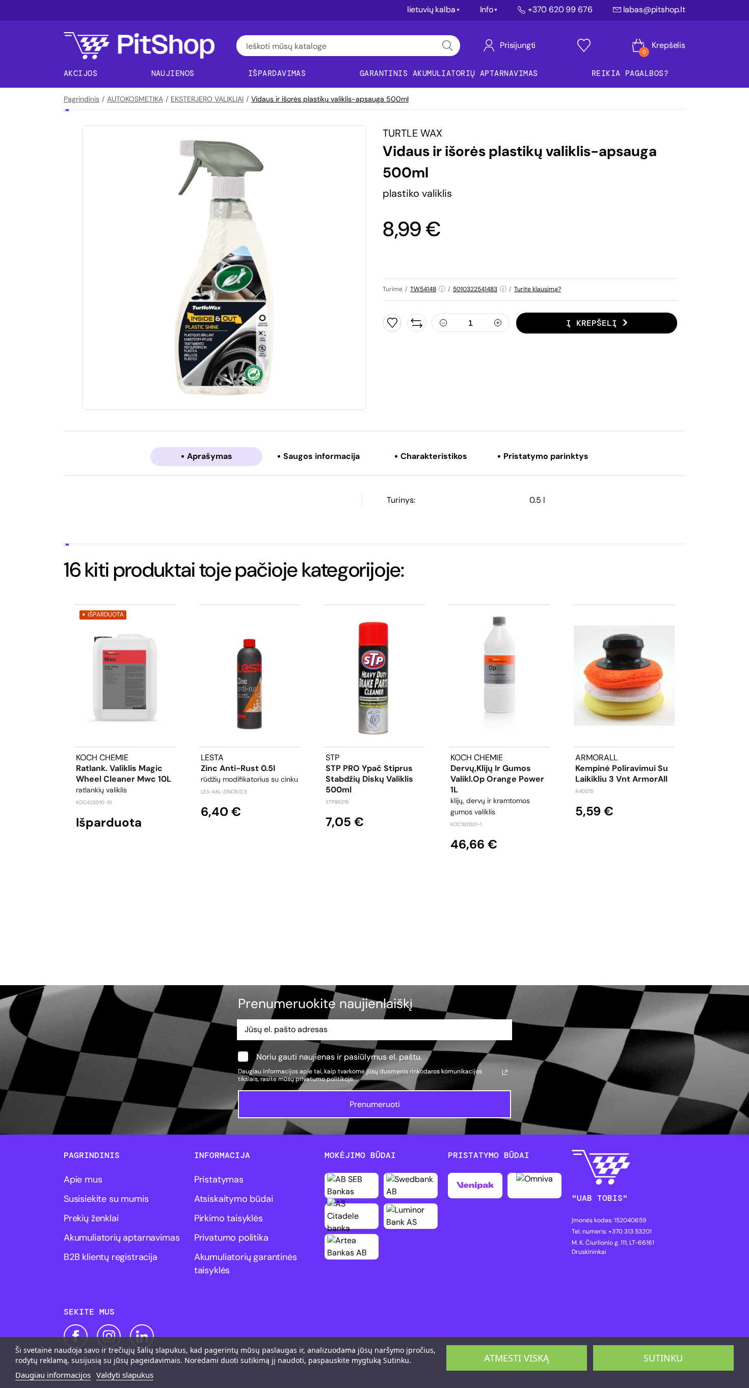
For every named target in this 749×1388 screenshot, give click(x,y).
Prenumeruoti (375, 1104)
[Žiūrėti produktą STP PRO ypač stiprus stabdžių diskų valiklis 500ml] (374, 675)
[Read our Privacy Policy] (505, 1072)
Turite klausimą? (537, 289)
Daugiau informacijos (53, 1375)
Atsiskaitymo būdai (233, 1199)
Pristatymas (219, 1179)
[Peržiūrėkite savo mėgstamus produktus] (584, 45)
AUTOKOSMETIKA (135, 99)
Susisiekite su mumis (106, 1199)
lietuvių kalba (431, 10)
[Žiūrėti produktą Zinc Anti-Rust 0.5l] (249, 675)
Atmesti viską (516, 1358)
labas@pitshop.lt (654, 10)
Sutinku (663, 1358)
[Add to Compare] (416, 323)
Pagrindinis (81, 99)
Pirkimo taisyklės (228, 1218)
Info (486, 10)
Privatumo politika (231, 1237)
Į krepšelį (591, 323)
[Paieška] (447, 45)
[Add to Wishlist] (392, 323)
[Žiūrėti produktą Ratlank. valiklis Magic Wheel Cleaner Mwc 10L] (124, 675)
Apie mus (83, 1179)
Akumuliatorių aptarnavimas (121, 1237)
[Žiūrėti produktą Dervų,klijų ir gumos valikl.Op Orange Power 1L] (499, 675)
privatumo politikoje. (325, 1079)
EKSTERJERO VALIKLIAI (207, 99)
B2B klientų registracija (110, 1257)
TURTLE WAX (412, 133)
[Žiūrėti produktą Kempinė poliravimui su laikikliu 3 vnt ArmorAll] (624, 675)
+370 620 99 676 (560, 10)
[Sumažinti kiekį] (443, 322)
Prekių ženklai (91, 1218)
